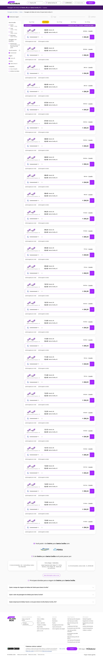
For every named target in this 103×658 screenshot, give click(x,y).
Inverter (45, 7)
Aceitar (72, 648)
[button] (90, 31)
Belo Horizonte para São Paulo (72, 623)
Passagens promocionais (57, 625)
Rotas (21, 12)
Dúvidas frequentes (87, 619)
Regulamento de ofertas (88, 621)
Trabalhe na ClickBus (41, 625)
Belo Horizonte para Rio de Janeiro (73, 637)
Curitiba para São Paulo (72, 626)
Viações (54, 623)
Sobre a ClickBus (40, 619)
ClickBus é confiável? (87, 630)
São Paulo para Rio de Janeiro (73, 619)
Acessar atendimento (26, 623)
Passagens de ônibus (12, 12)
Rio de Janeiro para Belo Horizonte (72, 634)
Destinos (54, 619)
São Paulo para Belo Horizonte (71, 631)
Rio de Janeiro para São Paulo (73, 628)
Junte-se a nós (40, 630)
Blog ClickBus (40, 626)
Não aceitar (62, 648)
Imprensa (39, 621)
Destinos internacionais (88, 626)
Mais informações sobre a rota (51, 575)
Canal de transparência (88, 628)
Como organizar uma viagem (58, 628)
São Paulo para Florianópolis (73, 640)
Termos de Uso (41, 654)
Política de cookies (30, 651)
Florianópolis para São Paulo (73, 642)
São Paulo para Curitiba (72, 621)
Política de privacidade (47, 651)
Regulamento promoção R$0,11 (88, 623)
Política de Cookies (32, 654)
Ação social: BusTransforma (43, 628)
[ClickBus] (14, 2)
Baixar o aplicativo (41, 623)
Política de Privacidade (22, 654)
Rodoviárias (54, 621)
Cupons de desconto (56, 626)
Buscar (91, 2)
